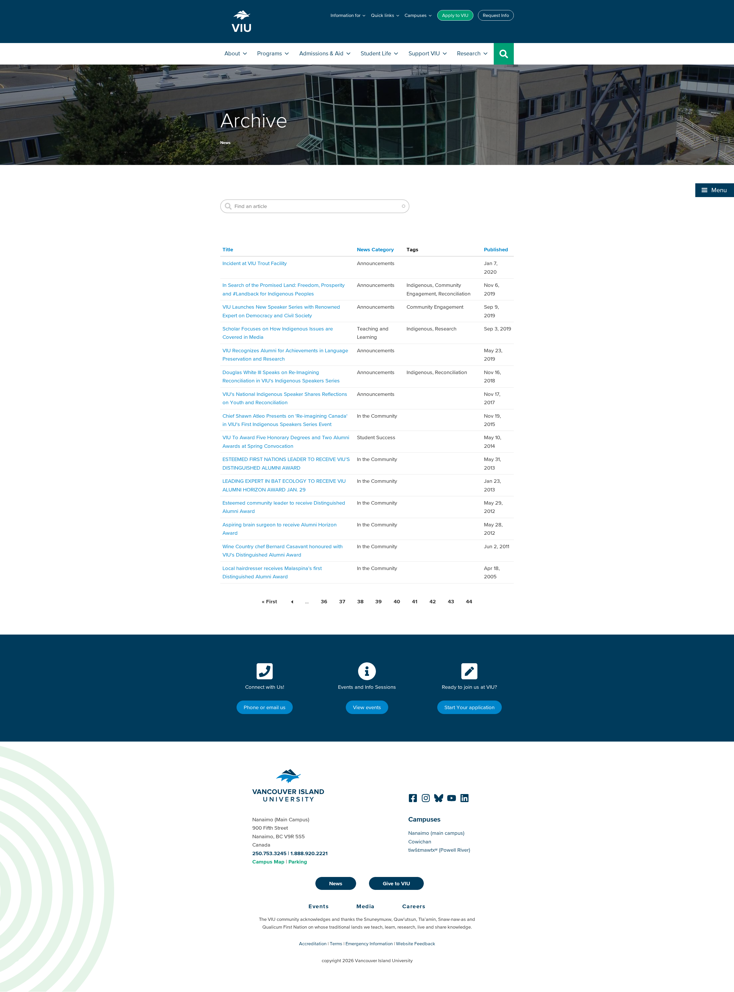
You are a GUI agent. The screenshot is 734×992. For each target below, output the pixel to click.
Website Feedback (415, 943)
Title (227, 249)
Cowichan (419, 842)
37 (342, 601)
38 (360, 601)
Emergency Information (369, 943)
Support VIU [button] (425, 53)
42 (433, 601)
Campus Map (268, 862)
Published (496, 249)
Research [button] (469, 53)
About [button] (233, 53)
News (225, 142)
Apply (455, 15)
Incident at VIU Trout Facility (254, 263)
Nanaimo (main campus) (436, 833)
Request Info (496, 15)
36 (324, 601)
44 (469, 601)
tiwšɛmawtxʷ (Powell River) (439, 850)
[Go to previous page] (291, 601)
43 (451, 601)
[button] (714, 190)
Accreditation (313, 943)
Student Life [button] (377, 53)
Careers (414, 906)
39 (378, 601)
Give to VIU (396, 883)
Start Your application (469, 707)
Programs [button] (270, 53)
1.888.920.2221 (309, 853)
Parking (297, 862)
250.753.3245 (269, 853)
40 (397, 601)
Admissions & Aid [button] (322, 53)
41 (414, 601)
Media (365, 906)
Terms (336, 943)
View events (367, 707)
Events (319, 906)
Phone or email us (265, 707)
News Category (375, 249)
